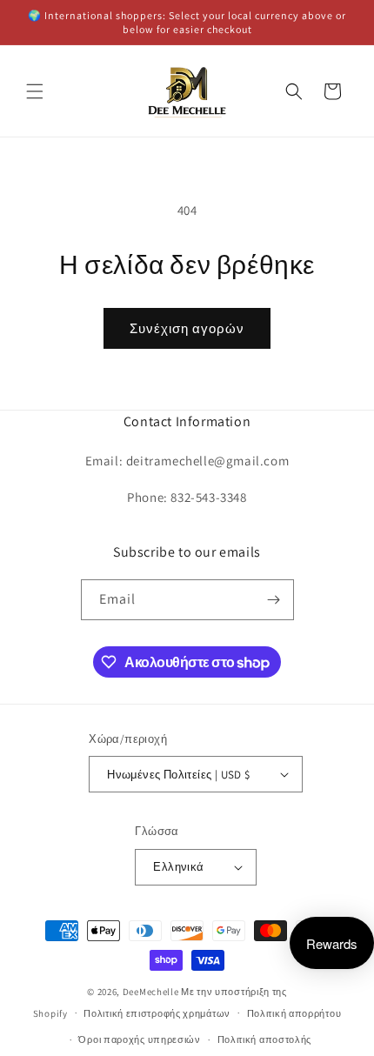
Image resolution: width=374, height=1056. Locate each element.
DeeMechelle (151, 992)
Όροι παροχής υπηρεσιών (139, 1039)
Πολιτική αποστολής (264, 1039)
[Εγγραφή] (274, 599)
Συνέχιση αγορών (187, 328)
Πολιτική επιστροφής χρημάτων (156, 1013)
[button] (35, 91)
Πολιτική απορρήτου (294, 1013)
